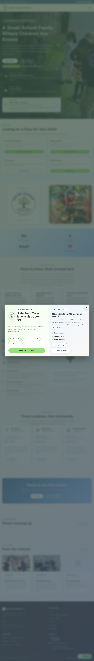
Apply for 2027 (60, 345)
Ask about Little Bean (26, 350)
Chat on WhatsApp (61, 350)
